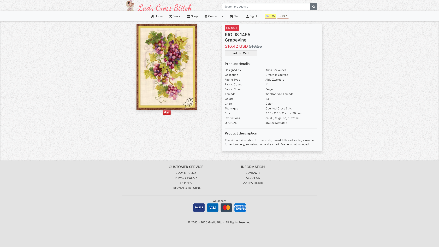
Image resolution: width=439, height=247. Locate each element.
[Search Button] (313, 6)
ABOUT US (253, 177)
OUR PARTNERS (253, 182)
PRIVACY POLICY (186, 177)
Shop (194, 16)
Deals (176, 16)
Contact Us (215, 16)
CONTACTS (253, 172)
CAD (284, 16)
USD (272, 16)
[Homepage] (159, 5)
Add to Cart (241, 53)
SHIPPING (186, 182)
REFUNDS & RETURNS (186, 187)
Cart (236, 16)
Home (158, 16)
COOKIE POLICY (186, 172)
